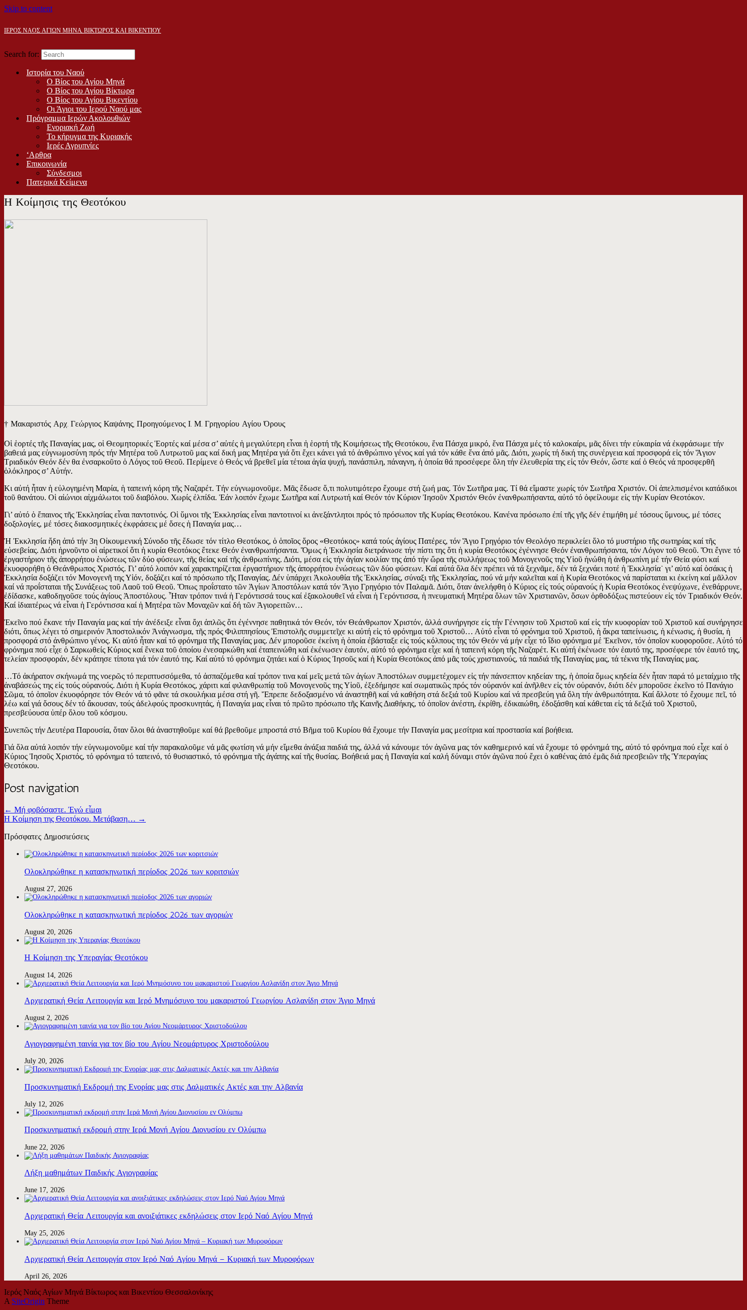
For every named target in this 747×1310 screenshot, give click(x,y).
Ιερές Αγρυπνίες (73, 145)
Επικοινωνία (46, 163)
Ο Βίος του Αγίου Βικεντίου (92, 99)
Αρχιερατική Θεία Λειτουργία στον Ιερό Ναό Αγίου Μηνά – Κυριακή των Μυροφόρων (169, 1259)
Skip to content (28, 8)
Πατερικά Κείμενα (56, 182)
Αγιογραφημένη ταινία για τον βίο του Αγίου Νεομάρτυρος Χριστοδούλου (146, 1044)
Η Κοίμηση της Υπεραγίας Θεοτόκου (86, 957)
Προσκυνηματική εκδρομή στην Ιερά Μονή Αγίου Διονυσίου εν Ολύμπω (145, 1129)
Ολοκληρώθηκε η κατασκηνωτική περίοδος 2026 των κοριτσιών (131, 871)
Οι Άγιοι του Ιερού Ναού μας (94, 109)
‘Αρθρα (38, 154)
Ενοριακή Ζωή (71, 127)
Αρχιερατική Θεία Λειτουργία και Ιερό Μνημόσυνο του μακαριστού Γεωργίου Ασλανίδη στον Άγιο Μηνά (199, 1000)
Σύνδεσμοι (64, 173)
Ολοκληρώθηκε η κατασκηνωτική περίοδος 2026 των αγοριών (128, 915)
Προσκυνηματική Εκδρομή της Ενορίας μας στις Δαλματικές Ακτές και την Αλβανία (163, 1087)
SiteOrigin (28, 1301)
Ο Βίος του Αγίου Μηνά (85, 81)
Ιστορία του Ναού (55, 72)
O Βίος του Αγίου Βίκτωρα (90, 90)
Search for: (21, 54)
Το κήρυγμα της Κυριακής (89, 136)
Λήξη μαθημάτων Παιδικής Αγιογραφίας (91, 1172)
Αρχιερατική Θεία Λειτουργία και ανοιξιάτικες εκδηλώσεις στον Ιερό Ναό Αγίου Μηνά (168, 1216)
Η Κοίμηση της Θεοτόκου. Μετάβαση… (75, 818)
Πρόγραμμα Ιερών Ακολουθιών (78, 118)
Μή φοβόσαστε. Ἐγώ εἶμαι (53, 809)
